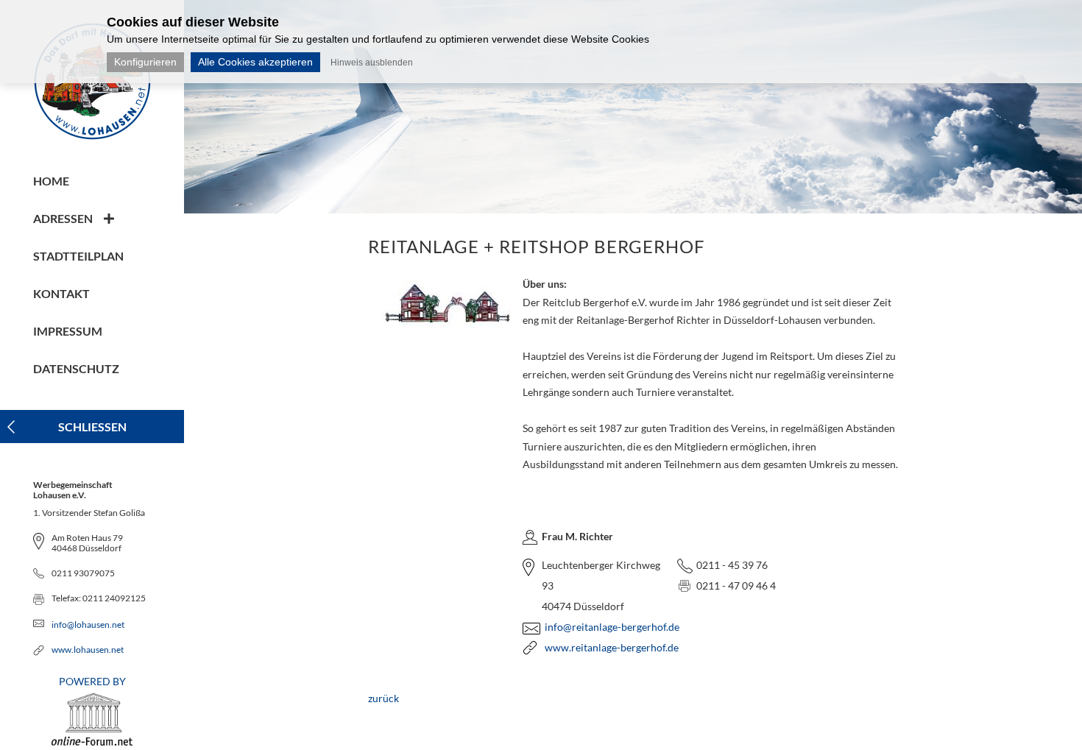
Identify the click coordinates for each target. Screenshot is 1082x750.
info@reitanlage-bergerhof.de (612, 626)
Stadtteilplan (78, 256)
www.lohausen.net (88, 649)
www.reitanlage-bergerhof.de (612, 647)
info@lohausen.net (88, 624)
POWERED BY (92, 681)
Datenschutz (76, 368)
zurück (383, 698)
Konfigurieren (145, 62)
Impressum (67, 331)
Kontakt (61, 293)
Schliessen (92, 427)
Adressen (63, 218)
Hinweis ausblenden (371, 62)
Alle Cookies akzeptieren (255, 62)
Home (51, 181)
